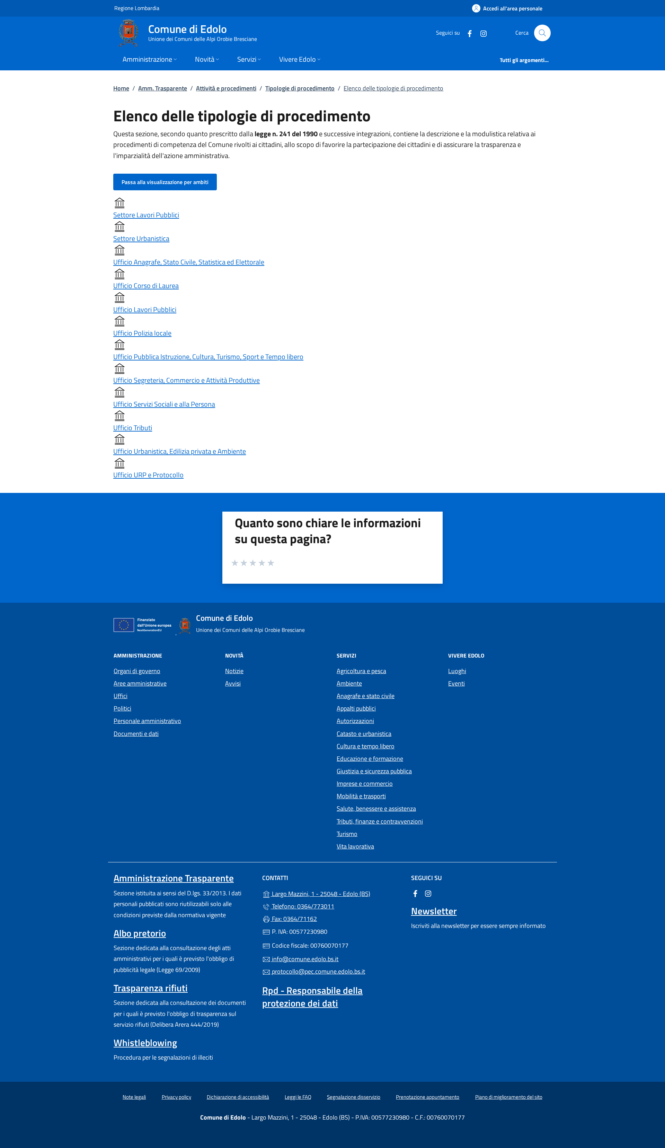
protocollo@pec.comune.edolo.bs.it (318, 971)
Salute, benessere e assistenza (376, 808)
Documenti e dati (136, 733)
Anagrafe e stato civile (365, 696)
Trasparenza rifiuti (151, 988)
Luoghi (457, 671)
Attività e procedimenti (226, 88)
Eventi (456, 683)
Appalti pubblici (356, 708)
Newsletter (434, 911)
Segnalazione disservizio (353, 1097)
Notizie (234, 671)
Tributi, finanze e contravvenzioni (380, 821)
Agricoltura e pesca (361, 671)
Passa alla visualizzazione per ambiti (165, 182)
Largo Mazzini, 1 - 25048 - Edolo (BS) (336, 893)
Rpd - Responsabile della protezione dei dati (312, 996)
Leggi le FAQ (298, 1097)
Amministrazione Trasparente (174, 878)
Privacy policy (176, 1097)
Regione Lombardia (136, 7)
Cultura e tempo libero (365, 746)
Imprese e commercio (365, 783)
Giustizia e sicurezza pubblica (374, 771)
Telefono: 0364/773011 (302, 906)
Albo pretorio (140, 933)
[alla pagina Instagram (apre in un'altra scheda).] (481, 32)
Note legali (134, 1097)
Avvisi (233, 683)
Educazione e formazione (370, 758)
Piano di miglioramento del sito (508, 1097)
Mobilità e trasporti (361, 796)
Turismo (347, 833)
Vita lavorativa (355, 846)
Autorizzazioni (355, 720)
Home (121, 88)
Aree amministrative (140, 683)
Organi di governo (137, 671)
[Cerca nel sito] (542, 33)
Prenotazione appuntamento (427, 1097)
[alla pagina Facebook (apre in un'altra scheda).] (467, 32)
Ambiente (349, 683)
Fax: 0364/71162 (294, 918)
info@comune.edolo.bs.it (304, 959)
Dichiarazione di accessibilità (238, 1097)
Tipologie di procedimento (300, 88)
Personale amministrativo (147, 720)
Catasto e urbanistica (364, 733)
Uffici (120, 696)
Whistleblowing (145, 1042)
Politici (122, 708)
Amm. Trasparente (162, 88)
